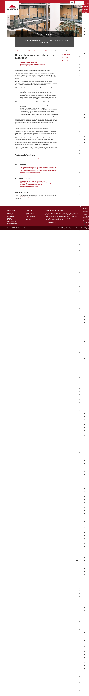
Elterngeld (85, 253)
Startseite (19, 50)
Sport (81, 623)
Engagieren (80, 386)
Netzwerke (85, 274)
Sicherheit (82, 377)
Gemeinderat (86, 108)
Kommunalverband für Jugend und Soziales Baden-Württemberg (31, 197)
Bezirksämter (83, 206)
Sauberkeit (82, 375)
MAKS (81, 590)
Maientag (82, 676)
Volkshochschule (84, 587)
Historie (84, 169)
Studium (85, 12)
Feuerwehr (82, 153)
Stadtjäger (82, 244)
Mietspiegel (85, 22)
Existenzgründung (84, 352)
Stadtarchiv (83, 690)
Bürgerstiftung (83, 172)
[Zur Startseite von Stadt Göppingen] (12, 8)
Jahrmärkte (85, 689)
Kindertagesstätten (84, 402)
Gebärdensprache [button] (11, 221)
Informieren (80, 1)
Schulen (82, 410)
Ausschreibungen (84, 56)
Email (29, 219)
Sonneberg (85, 128)
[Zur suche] (72, 3)
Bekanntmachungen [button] (12, 223)
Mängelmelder (83, 250)
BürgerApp (82, 67)
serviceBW (66, 60)
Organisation (86, 156)
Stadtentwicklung (84, 308)
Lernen (79, 401)
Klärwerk (85, 166)
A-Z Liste (85, 183)
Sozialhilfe (85, 269)
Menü (81, 559)
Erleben (79, 591)
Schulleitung (86, 577)
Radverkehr (85, 333)
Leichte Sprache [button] (11, 220)
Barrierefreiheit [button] (11, 216)
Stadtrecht (85, 120)
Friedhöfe (82, 246)
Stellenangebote (84, 6)
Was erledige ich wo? (33, 50)
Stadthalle (85, 278)
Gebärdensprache (84, 76)
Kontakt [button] (9, 218)
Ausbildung (85, 11)
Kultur (81, 596)
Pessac (84, 127)
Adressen (85, 241)
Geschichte (85, 81)
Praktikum (85, 14)
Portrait (82, 80)
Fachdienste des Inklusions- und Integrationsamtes (32, 64)
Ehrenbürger (85, 86)
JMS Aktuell (85, 455)
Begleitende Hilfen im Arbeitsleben (28, 62)
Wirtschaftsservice (84, 272)
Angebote (85, 175)
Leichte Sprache (84, 75)
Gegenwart (85, 83)
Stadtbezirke (83, 87)
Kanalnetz (85, 164)
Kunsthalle (82, 682)
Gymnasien (85, 440)
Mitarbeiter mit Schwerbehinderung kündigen (31, 184)
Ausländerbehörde (84, 194)
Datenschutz (83, 72)
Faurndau (85, 92)
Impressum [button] (10, 213)
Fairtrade (85, 133)
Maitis (84, 100)
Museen (82, 629)
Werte (81, 131)
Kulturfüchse (86, 599)
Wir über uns (86, 457)
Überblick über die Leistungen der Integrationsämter (32, 158)
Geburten (85, 191)
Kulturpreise (85, 613)
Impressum (82, 70)
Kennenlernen (81, 78)
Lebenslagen (86, 181)
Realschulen (86, 438)
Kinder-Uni (82, 588)
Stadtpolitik (83, 102)
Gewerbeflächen (84, 150)
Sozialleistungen (84, 252)
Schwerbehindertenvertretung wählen (29, 186)
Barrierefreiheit (83, 73)
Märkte (82, 685)
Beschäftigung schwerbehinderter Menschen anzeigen (33, 181)
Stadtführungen (84, 620)
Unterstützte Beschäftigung (26, 66)
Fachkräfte (82, 349)
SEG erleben (85, 161)
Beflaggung (85, 119)
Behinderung (48, 50)
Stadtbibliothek (83, 684)
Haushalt (85, 111)
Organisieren (81, 178)
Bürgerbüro (82, 186)
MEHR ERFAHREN (51, 222)
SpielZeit (85, 598)
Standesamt (83, 188)
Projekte (85, 167)
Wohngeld (85, 271)
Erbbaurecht (85, 40)
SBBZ (84, 441)
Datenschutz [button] (10, 215)
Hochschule (83, 452)
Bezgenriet (85, 91)
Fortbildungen (83, 396)
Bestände (85, 692)
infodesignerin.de (64, 228)
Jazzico (85, 485)
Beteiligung (82, 291)
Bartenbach (85, 89)
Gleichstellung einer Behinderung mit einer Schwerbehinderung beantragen (38, 183)
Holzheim (85, 97)
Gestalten (80, 289)
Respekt (85, 144)
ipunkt (81, 621)
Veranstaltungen (84, 4)
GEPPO (82, 69)
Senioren (82, 238)
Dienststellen (83, 184)
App (84, 582)
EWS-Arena (85, 282)
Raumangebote (83, 393)
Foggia (84, 123)
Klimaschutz (83, 293)
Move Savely (86, 385)
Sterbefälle (85, 192)
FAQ (84, 170)
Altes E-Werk (86, 280)
